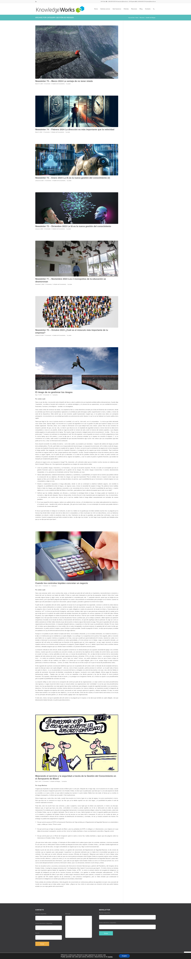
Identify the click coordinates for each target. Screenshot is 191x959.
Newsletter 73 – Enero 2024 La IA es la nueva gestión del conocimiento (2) (72, 177)
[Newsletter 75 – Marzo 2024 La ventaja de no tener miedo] (76, 52)
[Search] (154, 9)
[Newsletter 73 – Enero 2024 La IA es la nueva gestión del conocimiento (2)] (76, 160)
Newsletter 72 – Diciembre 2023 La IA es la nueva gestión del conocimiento (73, 226)
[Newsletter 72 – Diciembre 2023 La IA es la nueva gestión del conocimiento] (76, 208)
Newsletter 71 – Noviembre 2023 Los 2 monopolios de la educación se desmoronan (70, 280)
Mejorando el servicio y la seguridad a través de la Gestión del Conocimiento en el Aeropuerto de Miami (75, 777)
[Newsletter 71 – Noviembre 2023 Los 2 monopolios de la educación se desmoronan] (76, 258)
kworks (55, 395)
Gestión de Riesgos (55, 781)
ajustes (110, 957)
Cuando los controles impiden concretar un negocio (61, 583)
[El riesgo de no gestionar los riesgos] (76, 368)
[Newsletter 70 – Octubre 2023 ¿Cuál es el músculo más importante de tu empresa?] (76, 312)
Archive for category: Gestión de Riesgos (54, 17)
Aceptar (124, 956)
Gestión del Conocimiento (59, 83)
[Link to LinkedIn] (35, 1)
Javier (69, 83)
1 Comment (45, 586)
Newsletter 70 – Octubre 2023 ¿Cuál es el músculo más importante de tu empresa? (71, 331)
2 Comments (45, 781)
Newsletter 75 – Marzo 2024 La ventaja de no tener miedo (64, 80)
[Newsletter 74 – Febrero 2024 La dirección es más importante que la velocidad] (76, 111)
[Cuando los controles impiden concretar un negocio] (76, 556)
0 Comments (47, 83)
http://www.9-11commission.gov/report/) (88, 868)
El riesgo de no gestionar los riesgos (54, 392)
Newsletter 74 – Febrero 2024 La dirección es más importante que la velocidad (74, 129)
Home (136, 17)
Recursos (142, 17)
